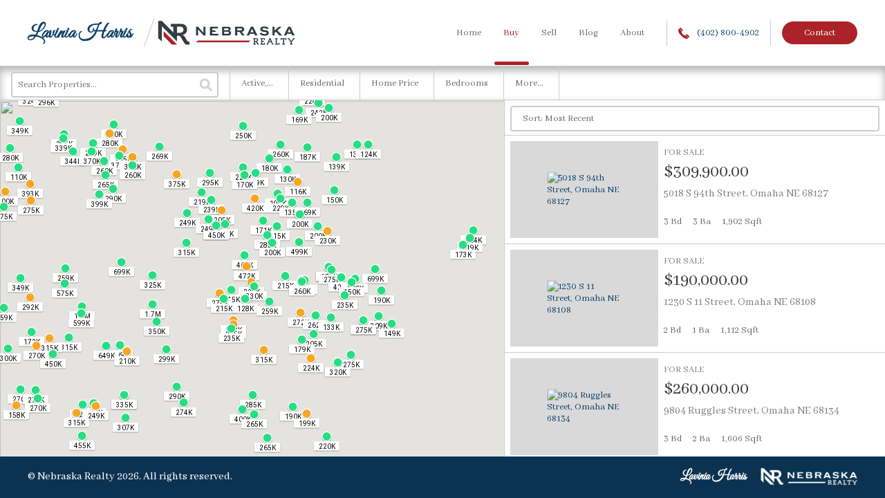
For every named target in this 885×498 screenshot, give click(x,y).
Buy (511, 33)
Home (468, 33)
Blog (588, 33)
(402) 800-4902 (727, 33)
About (632, 33)
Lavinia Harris (80, 33)
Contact (819, 33)
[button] (381, 295)
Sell (549, 33)
